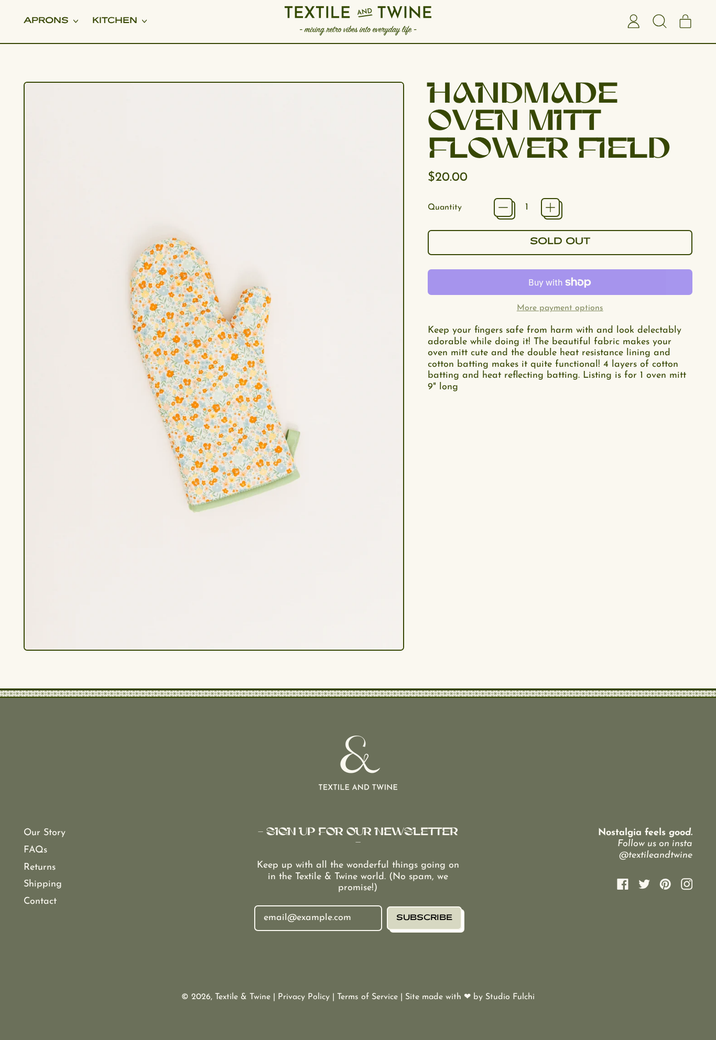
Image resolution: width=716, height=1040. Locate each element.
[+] (550, 207)
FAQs (35, 850)
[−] (503, 207)
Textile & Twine (242, 997)
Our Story (45, 833)
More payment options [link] (560, 308)
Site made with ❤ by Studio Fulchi (470, 997)
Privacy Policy (305, 997)
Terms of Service (368, 997)
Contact (40, 901)
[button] (659, 21)
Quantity (445, 207)
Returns (40, 867)
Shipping (43, 884)
